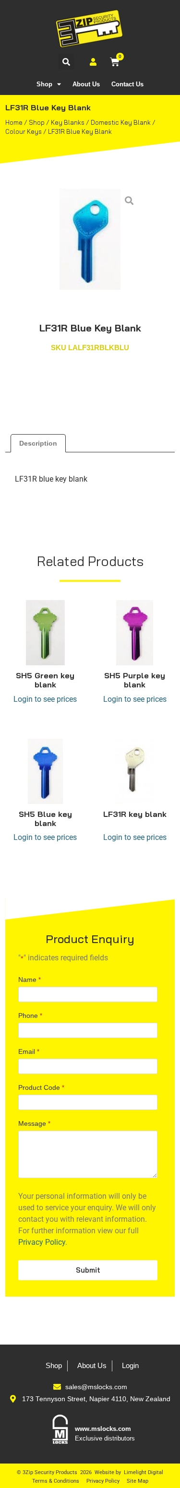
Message (34, 1123)
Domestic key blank (121, 122)
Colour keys (23, 131)
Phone (30, 1015)
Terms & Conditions (55, 1481)
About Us (86, 84)
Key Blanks (67, 122)
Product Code (41, 1087)
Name (29, 979)
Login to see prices (45, 699)
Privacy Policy (41, 1242)
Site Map (137, 1481)
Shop (44, 84)
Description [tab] (38, 443)
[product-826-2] (90, 239)
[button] (66, 62)
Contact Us (127, 84)
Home (14, 122)
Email (28, 1051)
